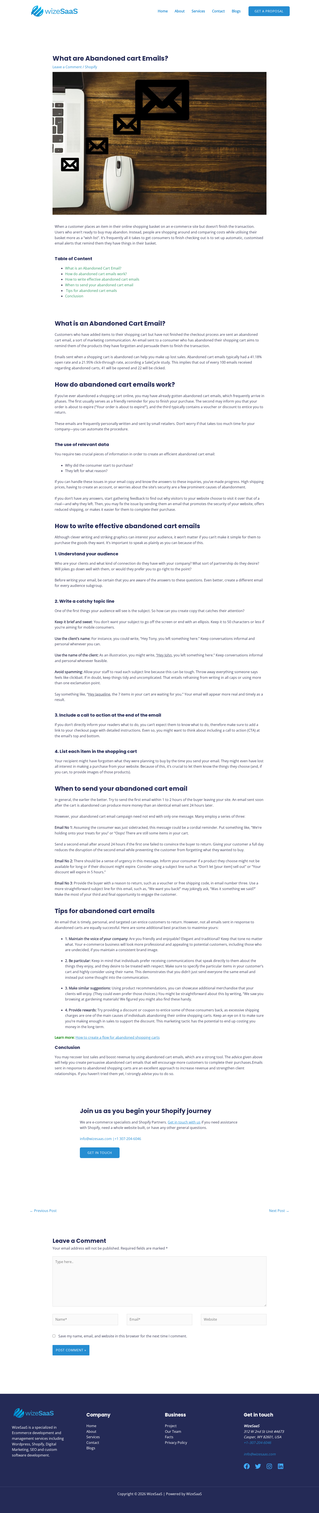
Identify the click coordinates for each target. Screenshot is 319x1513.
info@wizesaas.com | (97, 1138)
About (180, 11)
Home (163, 11)
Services (198, 11)
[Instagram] (269, 1466)
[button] (100, 1152)
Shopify (91, 67)
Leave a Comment (67, 67)
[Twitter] (258, 1466)
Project (171, 1425)
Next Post (279, 1210)
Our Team (173, 1431)
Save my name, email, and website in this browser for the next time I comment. (122, 1336)
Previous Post (43, 1210)
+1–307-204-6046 (257, 1442)
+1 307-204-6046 (128, 1138)
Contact (218, 11)
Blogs (236, 11)
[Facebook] (247, 1466)
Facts (169, 1437)
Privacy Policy (176, 1442)
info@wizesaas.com (260, 1454)
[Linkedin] (281, 1466)
